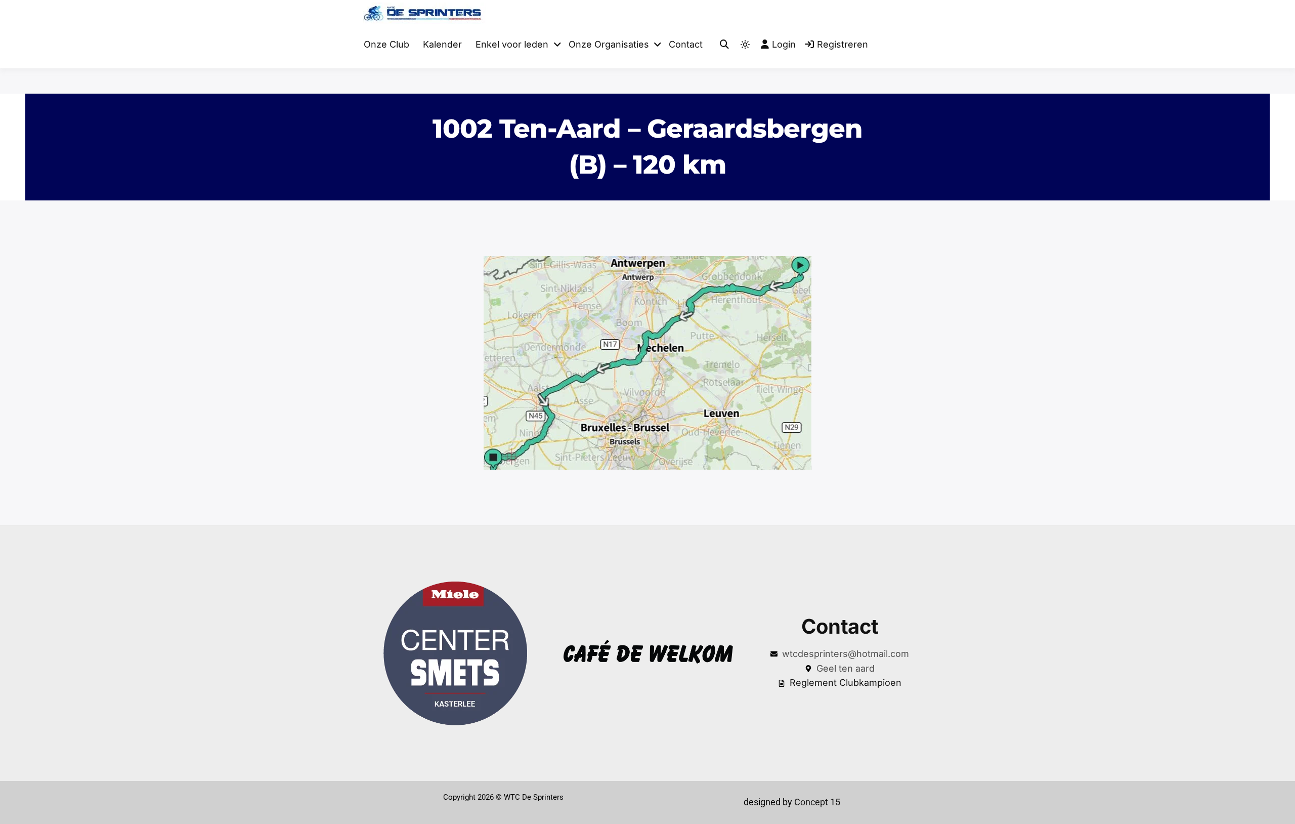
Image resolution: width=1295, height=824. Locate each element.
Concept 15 (816, 802)
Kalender (442, 44)
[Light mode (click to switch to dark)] (745, 44)
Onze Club (386, 44)
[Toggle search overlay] (724, 44)
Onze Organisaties (609, 44)
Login (784, 44)
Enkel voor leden (512, 44)
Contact (686, 44)
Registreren (842, 44)
